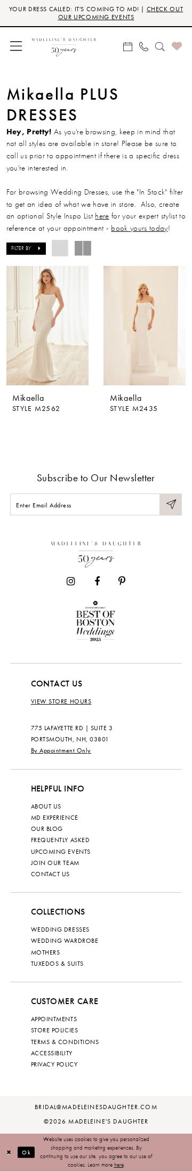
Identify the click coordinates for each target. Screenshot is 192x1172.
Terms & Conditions (65, 1042)
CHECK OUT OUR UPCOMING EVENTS (120, 13)
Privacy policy (54, 1064)
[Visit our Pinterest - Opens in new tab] (122, 581)
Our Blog (47, 828)
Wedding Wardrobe (65, 940)
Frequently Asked (60, 840)
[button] (15, 46)
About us (46, 806)
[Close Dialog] (9, 1152)
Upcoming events (61, 851)
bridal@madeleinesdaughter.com (96, 1107)
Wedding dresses (60, 929)
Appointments (54, 1019)
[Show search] (160, 46)
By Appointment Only (61, 750)
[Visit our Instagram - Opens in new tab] (71, 581)
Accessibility (52, 1053)
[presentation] (47, 325)
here (102, 216)
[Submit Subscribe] (170, 504)
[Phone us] (143, 46)
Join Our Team (55, 863)
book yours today (139, 228)
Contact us (50, 874)
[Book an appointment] (127, 46)
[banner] (64, 46)
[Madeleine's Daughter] (96, 552)
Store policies (54, 1030)
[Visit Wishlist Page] (176, 46)
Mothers (45, 952)
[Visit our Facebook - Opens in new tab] (97, 581)
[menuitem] (15, 46)
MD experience (54, 817)
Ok (26, 1152)
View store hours (61, 701)
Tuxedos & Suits (57, 963)
